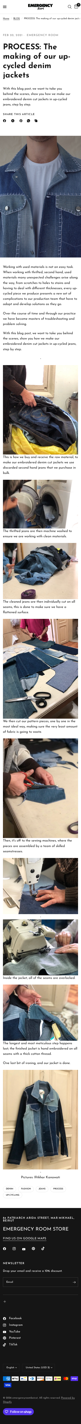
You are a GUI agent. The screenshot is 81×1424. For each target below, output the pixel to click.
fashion (26, 1189)
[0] (75, 7)
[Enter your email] (74, 1282)
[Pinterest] (21, 120)
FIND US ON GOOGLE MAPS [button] (24, 1238)
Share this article (19, 114)
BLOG (16, 18)
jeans (42, 1189)
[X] (13, 120)
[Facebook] (5, 120)
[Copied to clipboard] (36, 120)
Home (6, 18)
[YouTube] (26, 1249)
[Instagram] (17, 1248)
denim (9, 1189)
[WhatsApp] (29, 120)
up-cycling (12, 1195)
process (58, 1189)
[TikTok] (45, 1248)
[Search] (69, 7)
